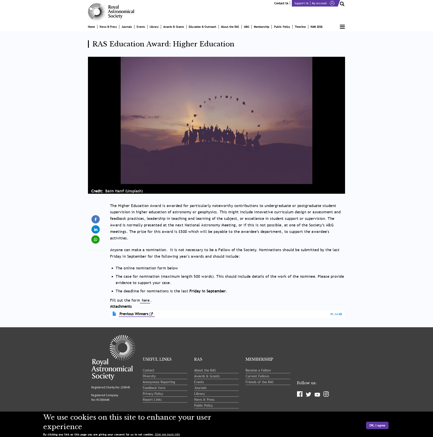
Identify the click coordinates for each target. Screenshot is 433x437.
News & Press (108, 27)
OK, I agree (377, 425)
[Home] (113, 11)
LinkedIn (96, 227)
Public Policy (282, 27)
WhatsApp (96, 237)
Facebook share (96, 219)
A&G (246, 27)
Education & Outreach (202, 27)
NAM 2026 (316, 27)
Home (91, 27)
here (145, 300)
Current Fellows (257, 376)
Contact (148, 370)
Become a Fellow (258, 370)
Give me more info (167, 434)
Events (141, 27)
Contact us (281, 3)
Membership (261, 27)
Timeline (300, 27)
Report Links (152, 399)
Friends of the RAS (260, 382)
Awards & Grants (173, 27)
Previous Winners (134, 313)
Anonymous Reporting (159, 382)
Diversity (149, 376)
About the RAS (230, 27)
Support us (302, 3)
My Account (319, 3)
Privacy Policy (153, 393)
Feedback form (154, 387)
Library (154, 27)
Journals (127, 27)
